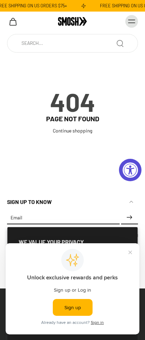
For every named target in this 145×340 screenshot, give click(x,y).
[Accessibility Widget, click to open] (130, 170)
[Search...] (120, 43)
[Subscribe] (129, 217)
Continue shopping (72, 131)
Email (16, 218)
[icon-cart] (15, 21)
